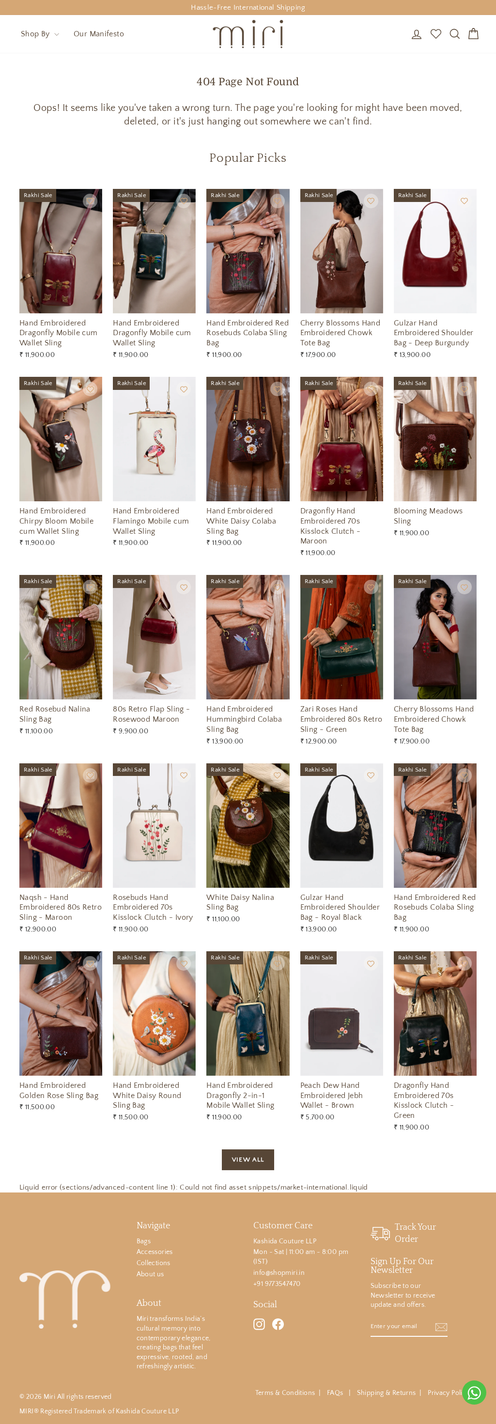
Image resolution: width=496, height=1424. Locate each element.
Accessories (155, 1252)
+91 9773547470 (276, 1284)
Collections (153, 1263)
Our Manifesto (99, 34)
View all (248, 1159)
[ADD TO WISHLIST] (90, 201)
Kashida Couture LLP (284, 1241)
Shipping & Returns (386, 1393)
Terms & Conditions (285, 1393)
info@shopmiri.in (279, 1273)
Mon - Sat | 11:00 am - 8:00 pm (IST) (300, 1257)
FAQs (336, 1393)
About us (150, 1274)
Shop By (36, 34)
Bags (144, 1241)
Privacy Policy (448, 1393)
